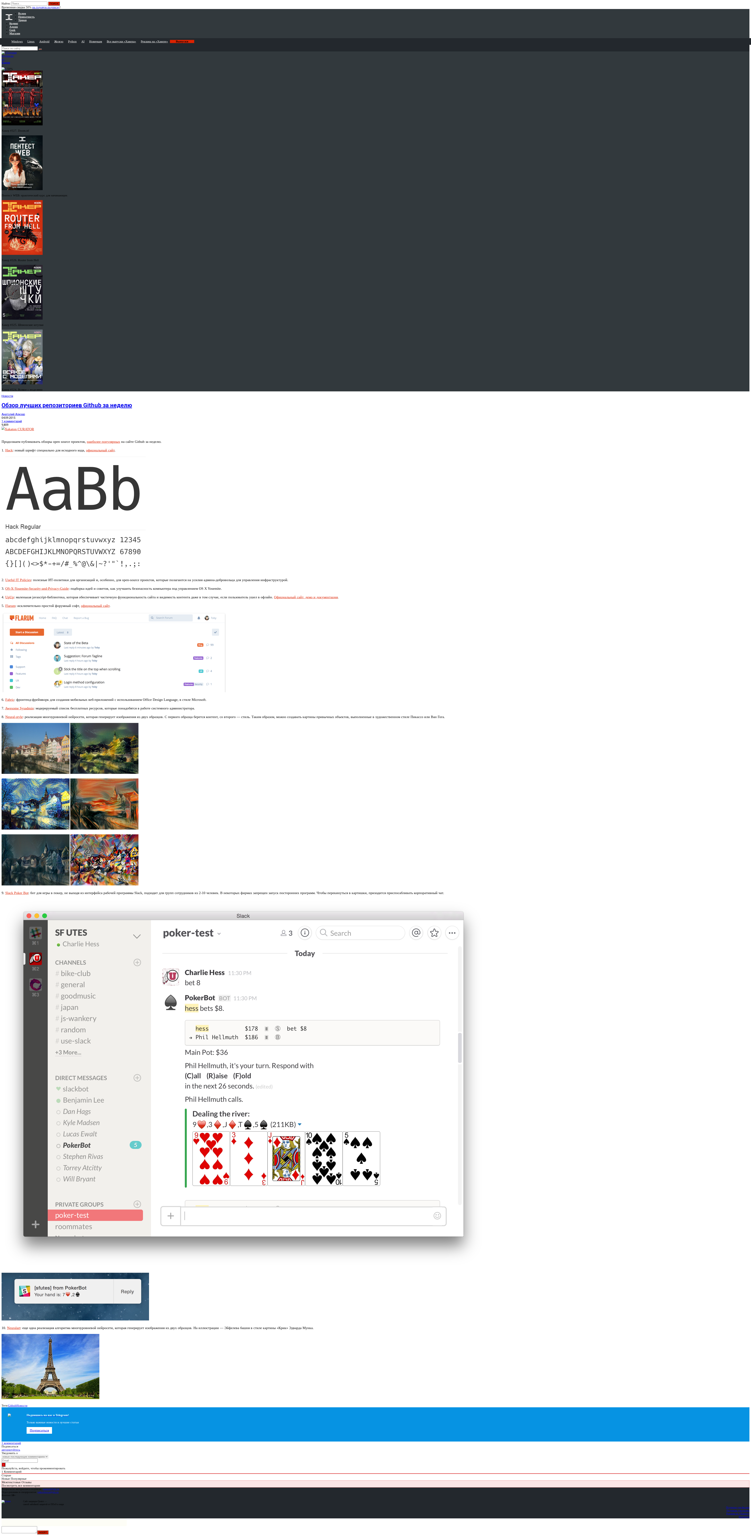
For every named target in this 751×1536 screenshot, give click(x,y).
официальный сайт (100, 450)
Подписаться (39, 1430)
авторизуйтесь (11, 1449)
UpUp (9, 597)
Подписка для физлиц (737, 1507)
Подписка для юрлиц (738, 1510)
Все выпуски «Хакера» (121, 41)
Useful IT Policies (18, 580)
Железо (58, 41)
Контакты (744, 1516)
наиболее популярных (103, 442)
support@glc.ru (51, 1488)
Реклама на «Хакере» (154, 41)
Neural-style (14, 717)
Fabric (9, 700)
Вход (747, 5)
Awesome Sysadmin (19, 708)
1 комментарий (12, 421)
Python (72, 41)
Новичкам (95, 41)
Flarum (10, 606)
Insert (43, 1532)
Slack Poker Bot (16, 893)
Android (44, 41)
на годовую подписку (46, 7)
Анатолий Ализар (13, 414)
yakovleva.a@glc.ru (48, 1492)
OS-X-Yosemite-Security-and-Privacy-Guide (37, 588)
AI (82, 41)
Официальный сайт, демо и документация (306, 597)
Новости (7, 396)
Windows (17, 41)
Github (12, 1405)
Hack (9, 450)
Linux (31, 41)
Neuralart (13, 1328)
